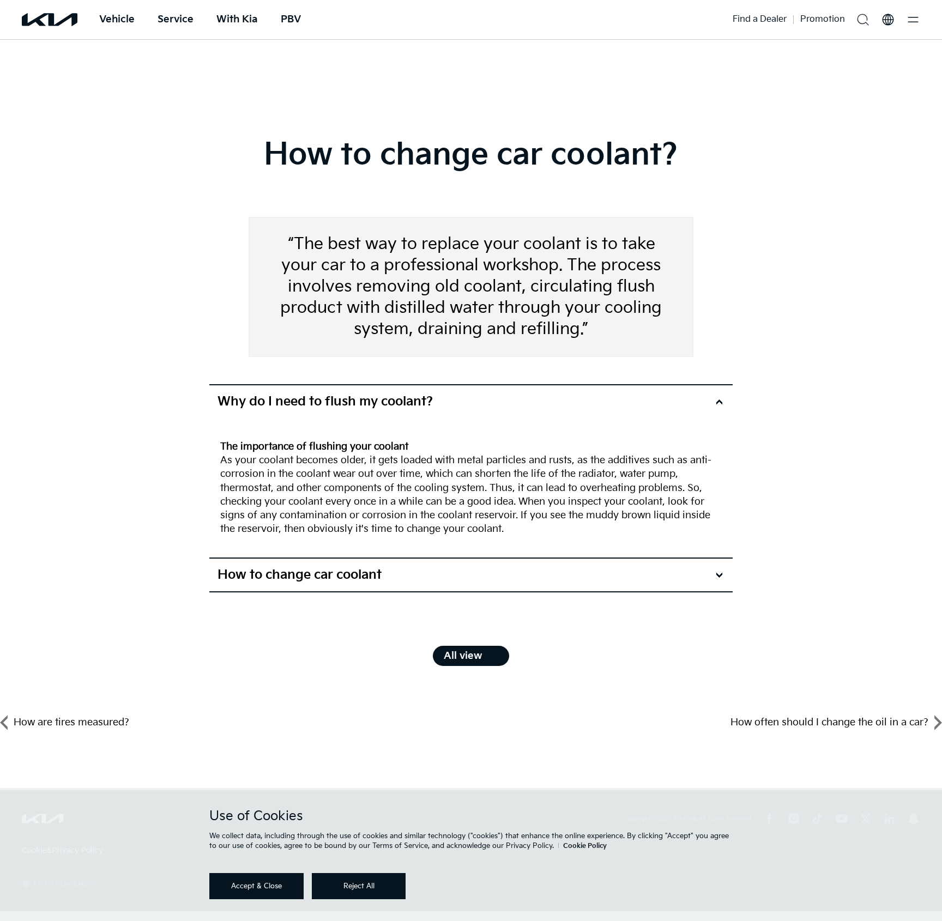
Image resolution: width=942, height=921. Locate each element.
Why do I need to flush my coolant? (325, 401)
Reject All (359, 886)
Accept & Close (256, 886)
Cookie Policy (585, 846)
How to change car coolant (300, 575)
